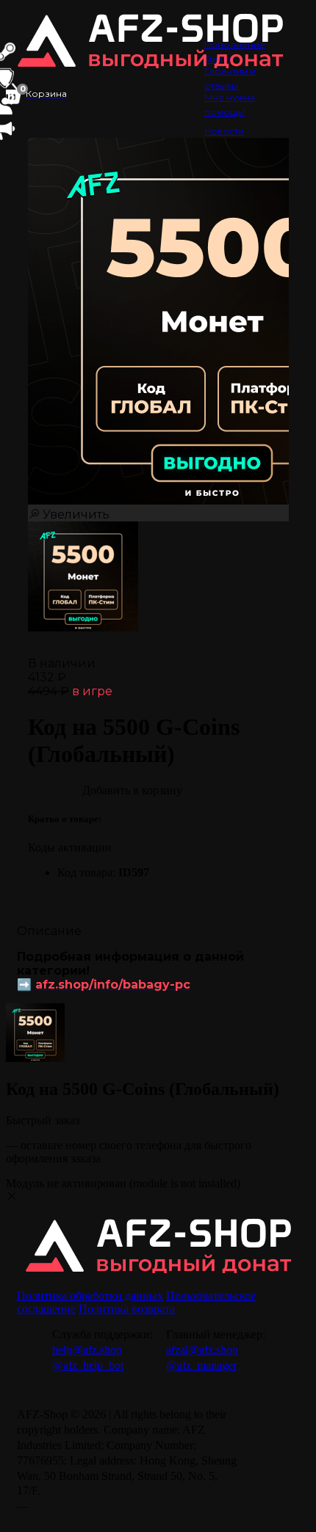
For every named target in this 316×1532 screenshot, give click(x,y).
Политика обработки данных (90, 1295)
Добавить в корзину (132, 790)
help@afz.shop (87, 1350)
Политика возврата (127, 1308)
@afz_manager (201, 1365)
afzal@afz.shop (202, 1350)
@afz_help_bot (87, 1365)
